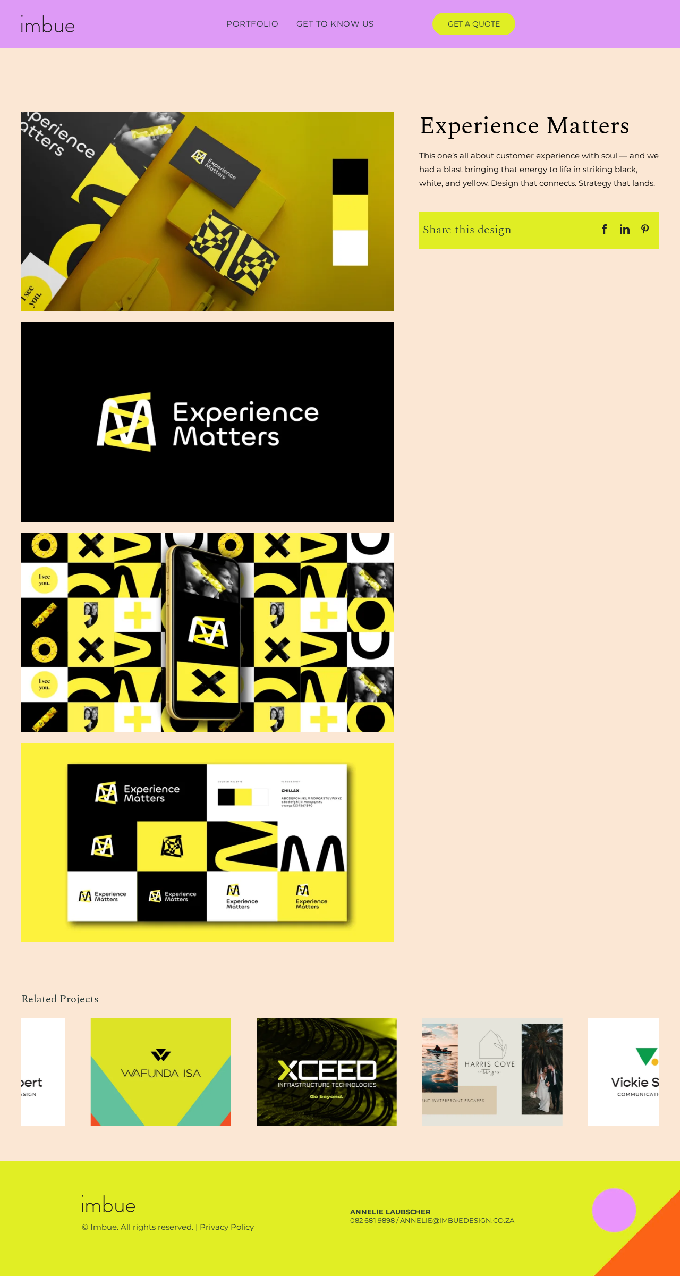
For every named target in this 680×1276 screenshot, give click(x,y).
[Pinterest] (645, 230)
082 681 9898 (372, 1220)
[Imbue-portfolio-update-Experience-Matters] (207, 116)
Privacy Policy (227, 1227)
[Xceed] (588, 1023)
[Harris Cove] (91, 1023)
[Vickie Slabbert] (257, 1023)
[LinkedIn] (625, 230)
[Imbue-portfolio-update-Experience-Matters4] (207, 747)
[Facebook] (604, 230)
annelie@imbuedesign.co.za (457, 1220)
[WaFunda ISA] (423, 1023)
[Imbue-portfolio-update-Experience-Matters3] (207, 536)
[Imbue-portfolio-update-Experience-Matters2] (207, 326)
